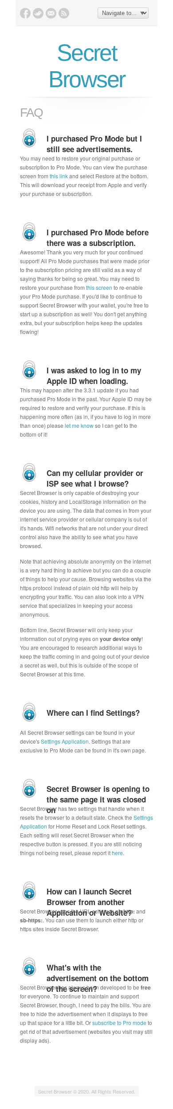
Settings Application (65, 741)
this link (59, 176)
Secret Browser (86, 66)
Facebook (25, 13)
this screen (99, 287)
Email (51, 13)
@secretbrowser (38, 13)
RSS (64, 13)
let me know (79, 425)
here (117, 852)
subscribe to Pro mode (119, 1022)
